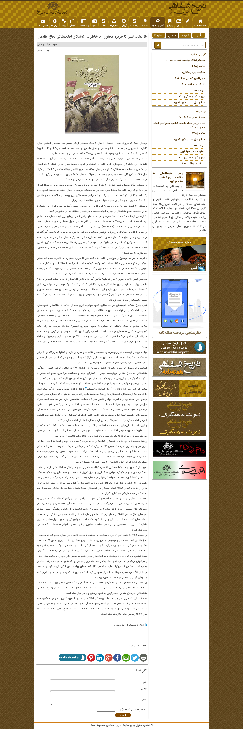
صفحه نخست (200, 25)
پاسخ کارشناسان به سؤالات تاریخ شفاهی (167, 177)
